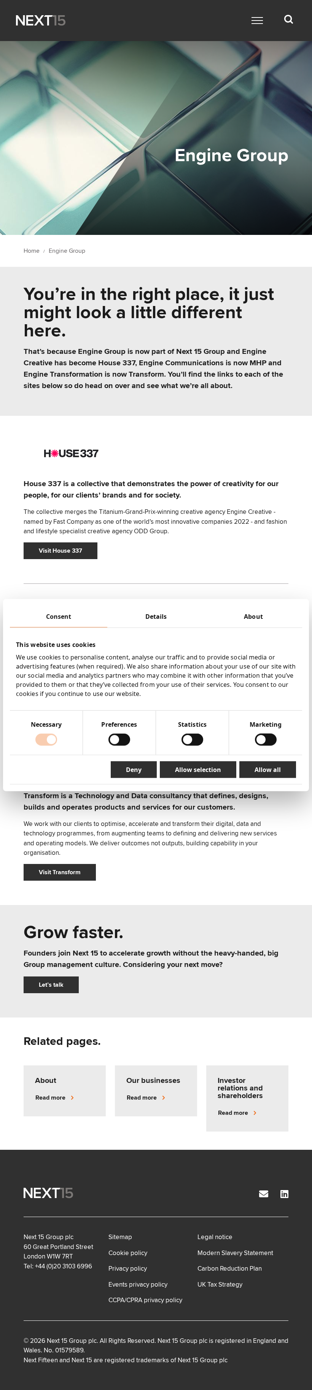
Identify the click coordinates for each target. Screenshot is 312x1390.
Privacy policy (127, 1269)
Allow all (268, 770)
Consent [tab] (59, 616)
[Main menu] (257, 20)
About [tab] (253, 616)
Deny (134, 770)
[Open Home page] (40, 20)
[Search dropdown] (288, 19)
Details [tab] (156, 616)
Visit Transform (60, 872)
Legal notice (214, 1237)
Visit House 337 (60, 551)
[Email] (263, 1194)
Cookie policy (127, 1253)
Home (32, 251)
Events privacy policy (137, 1285)
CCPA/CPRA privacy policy (145, 1300)
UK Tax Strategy (219, 1285)
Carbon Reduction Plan (229, 1269)
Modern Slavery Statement (235, 1253)
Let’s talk (51, 985)
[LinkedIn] (284, 1194)
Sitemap (120, 1237)
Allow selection (198, 770)
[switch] (119, 740)
